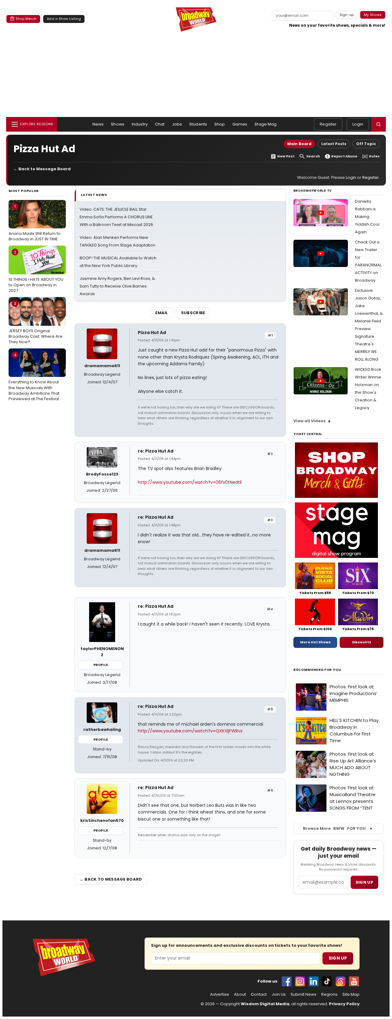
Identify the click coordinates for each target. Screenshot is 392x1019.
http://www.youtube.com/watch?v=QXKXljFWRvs (190, 731)
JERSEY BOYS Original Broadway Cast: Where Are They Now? (35, 323)
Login (357, 124)
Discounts (361, 642)
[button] (378, 124)
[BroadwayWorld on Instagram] (300, 981)
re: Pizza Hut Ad (155, 451)
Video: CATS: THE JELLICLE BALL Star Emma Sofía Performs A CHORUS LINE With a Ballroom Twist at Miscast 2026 (116, 216)
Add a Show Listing (64, 18)
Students (198, 124)
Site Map (351, 994)
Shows (117, 124)
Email (161, 313)
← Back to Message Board (42, 169)
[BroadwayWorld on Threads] (340, 981)
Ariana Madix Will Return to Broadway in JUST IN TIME (35, 222)
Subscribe (193, 313)
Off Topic (366, 143)
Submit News (303, 994)
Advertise (219, 994)
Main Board (299, 143)
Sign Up (338, 958)
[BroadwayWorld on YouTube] (354, 981)
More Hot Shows (315, 642)
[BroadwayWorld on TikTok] (327, 981)
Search (313, 156)
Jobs (177, 124)
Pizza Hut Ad (152, 332)
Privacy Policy (344, 1004)
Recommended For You (317, 669)
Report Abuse (344, 156)
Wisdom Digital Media (265, 1004)
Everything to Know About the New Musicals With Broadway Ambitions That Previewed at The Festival (34, 377)
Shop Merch (26, 18)
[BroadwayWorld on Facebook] (286, 981)
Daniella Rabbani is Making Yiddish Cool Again (367, 216)
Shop (219, 124)
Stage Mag (265, 124)
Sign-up (347, 14)
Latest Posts (333, 143)
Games (239, 124)
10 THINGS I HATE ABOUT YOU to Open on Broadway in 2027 (36, 271)
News (98, 124)
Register (328, 124)
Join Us (279, 994)
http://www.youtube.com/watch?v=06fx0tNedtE (190, 482)
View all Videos (309, 421)
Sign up (364, 882)
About (240, 994)
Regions (329, 994)
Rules (374, 156)
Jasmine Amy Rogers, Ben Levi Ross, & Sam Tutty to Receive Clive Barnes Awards (117, 286)
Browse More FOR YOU (334, 828)
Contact (259, 994)
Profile (100, 664)
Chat (160, 124)
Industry (140, 124)
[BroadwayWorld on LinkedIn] (313, 981)
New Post (286, 156)
